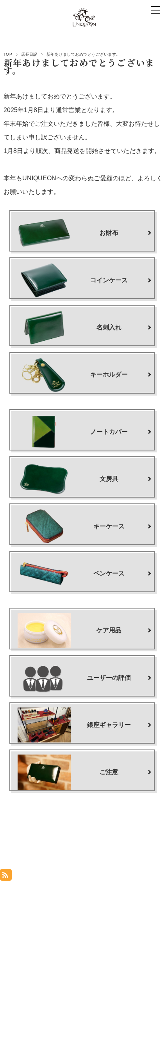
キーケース (109, 526)
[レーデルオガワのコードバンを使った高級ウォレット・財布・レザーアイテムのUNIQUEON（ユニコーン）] (84, 17)
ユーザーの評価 (109, 677)
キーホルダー (109, 374)
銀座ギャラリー (109, 724)
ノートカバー (109, 431)
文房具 (109, 478)
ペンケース (109, 573)
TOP (8, 54)
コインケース (109, 280)
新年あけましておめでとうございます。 (79, 66)
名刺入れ (109, 327)
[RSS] (6, 872)
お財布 (109, 232)
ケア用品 (109, 630)
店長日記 (29, 54)
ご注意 (109, 772)
